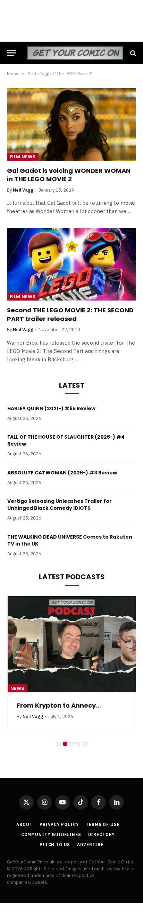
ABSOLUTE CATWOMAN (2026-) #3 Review (62, 472)
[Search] (132, 53)
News (17, 688)
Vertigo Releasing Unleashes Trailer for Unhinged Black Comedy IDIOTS (59, 505)
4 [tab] (78, 744)
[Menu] (11, 53)
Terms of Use (102, 824)
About (24, 824)
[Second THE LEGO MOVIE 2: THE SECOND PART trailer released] (71, 264)
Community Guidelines (51, 834)
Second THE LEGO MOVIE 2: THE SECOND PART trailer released (70, 314)
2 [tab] (65, 744)
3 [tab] (71, 744)
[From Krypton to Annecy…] (72, 644)
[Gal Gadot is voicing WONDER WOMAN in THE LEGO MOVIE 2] (71, 124)
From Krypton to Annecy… (59, 705)
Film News (23, 156)
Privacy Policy (59, 824)
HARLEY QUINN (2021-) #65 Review (51, 408)
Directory (101, 834)
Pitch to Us (55, 844)
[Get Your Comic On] (75, 53)
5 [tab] (85, 744)
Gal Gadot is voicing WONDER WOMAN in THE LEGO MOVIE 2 (69, 174)
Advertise (90, 844)
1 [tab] (58, 744)
